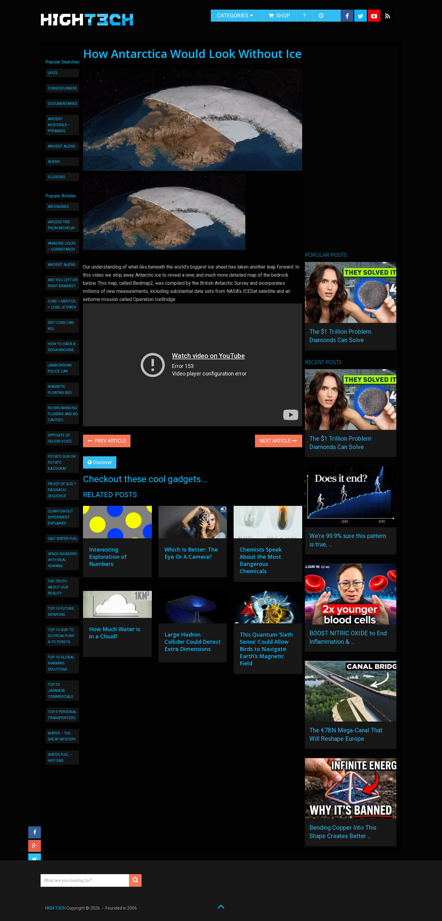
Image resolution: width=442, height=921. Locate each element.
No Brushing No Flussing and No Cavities (63, 414)
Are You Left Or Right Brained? (63, 283)
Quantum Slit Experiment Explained (60, 517)
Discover (102, 462)
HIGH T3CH (55, 908)
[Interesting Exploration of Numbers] (117, 523)
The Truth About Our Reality (58, 587)
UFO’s (52, 73)
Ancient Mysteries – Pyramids (59, 125)
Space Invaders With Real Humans (62, 560)
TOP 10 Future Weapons (61, 611)
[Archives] (321, 16)
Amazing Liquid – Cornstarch (62, 246)
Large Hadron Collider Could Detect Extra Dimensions (192, 641)
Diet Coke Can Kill (61, 326)
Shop (282, 15)
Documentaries (62, 104)
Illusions (56, 177)
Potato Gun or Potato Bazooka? (62, 462)
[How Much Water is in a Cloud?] (117, 606)
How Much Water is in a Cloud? (114, 632)
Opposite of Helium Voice (60, 438)
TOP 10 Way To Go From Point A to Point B (61, 636)
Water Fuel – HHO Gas (60, 757)
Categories (232, 15)
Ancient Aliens (61, 146)
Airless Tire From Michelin (61, 225)
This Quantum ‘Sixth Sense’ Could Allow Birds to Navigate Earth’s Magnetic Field (266, 649)
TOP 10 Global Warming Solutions (61, 663)
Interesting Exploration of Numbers (108, 556)
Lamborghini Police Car (60, 368)
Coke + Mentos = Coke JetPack (62, 304)
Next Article (275, 441)
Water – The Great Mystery (62, 736)
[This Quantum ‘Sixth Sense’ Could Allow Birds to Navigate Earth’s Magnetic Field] (268, 608)
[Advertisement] (350, 151)
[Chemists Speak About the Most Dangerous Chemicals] (268, 523)
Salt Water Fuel (63, 538)
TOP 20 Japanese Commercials (60, 690)
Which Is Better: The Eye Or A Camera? (191, 553)
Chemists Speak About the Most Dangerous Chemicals (261, 560)
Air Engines (58, 207)
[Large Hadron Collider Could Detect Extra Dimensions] (192, 608)
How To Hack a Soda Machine (61, 347)
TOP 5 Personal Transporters (62, 715)
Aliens (54, 162)
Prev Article (109, 441)
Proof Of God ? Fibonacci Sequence (62, 490)
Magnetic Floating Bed (60, 390)
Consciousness (62, 88)
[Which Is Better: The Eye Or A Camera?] (192, 523)
